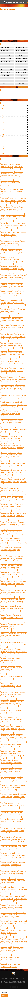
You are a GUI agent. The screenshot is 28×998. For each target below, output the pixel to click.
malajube (19, 613)
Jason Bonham (11, 492)
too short (24, 914)
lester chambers (11, 592)
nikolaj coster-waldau (17, 676)
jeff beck (12, 499)
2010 (14, 143)
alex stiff (3, 180)
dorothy (8, 379)
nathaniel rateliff (11, 667)
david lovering (12, 350)
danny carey (11, 332)
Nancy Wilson (12, 665)
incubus (2, 477)
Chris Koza (16, 291)
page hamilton (21, 699)
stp (24, 828)
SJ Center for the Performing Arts (16, 798)
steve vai (20, 826)
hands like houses (14, 461)
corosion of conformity (6, 318)
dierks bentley (10, 372)
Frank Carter (16, 411)
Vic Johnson (10, 937)
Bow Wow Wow (13, 245)
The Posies (3, 880)
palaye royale (13, 701)
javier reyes (22, 495)
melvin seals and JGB (21, 633)
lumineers (3, 608)
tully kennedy (4, 928)
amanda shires (15, 189)
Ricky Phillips (11, 755)
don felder (16, 377)
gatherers (17, 427)
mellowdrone (13, 633)
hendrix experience (5, 465)
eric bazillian (11, 395)
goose (21, 445)
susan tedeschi (19, 837)
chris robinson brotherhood (6, 295)
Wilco (2, 955)
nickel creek (22, 674)
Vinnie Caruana (16, 939)
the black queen (21, 850)
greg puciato (3, 454)
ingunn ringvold (4, 479)
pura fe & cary (21, 728)
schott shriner (17, 785)
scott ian (3, 787)
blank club (9, 239)
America (21, 189)
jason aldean (3, 492)
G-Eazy (2, 422)
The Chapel (18, 853)
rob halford (3, 760)
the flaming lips (22, 862)
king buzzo (14, 569)
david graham (4, 347)
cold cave (17, 307)
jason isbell (3, 495)
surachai (12, 837)
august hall (16, 207)
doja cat (19, 375)
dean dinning (10, 356)
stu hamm (22, 830)
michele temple (20, 642)
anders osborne (11, 191)
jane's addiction (4, 490)
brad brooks (10, 248)
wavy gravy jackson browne (14, 946)
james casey (19, 486)
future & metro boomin (11, 420)
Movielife (18, 658)
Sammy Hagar (16, 780)
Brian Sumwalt (22, 252)
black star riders (18, 236)
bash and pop (21, 214)
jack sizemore (4, 483)
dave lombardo (4, 338)
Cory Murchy (3, 320)
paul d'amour (11, 710)
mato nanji (23, 622)
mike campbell (23, 644)
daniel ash (19, 329)
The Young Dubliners (12, 889)
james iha (11, 488)
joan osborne (22, 517)
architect (19, 200)
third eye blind (14, 891)
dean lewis (16, 356)
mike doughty (4, 647)
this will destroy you (5, 894)
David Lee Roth (4, 350)
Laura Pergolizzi (23, 581)
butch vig (15, 268)
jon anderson (3, 535)
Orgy (15, 694)
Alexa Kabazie (17, 180)
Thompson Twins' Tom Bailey (7, 896)
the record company (11, 880)
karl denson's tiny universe (6, 554)
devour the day (21, 368)
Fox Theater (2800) (5, 61)
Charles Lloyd (11, 284)
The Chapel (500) (5, 75)
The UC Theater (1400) (6, 83)
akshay (15, 173)
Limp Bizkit (3, 597)
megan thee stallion (17, 631)
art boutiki (3, 205)
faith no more (8, 402)
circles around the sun (19, 302)
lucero (21, 603)
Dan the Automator (5, 329)
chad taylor (16, 282)
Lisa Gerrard (3, 599)
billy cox (14, 227)
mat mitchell (16, 622)
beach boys (8, 216)
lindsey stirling (10, 597)
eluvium (17, 393)
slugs (2, 803)
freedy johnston (13, 415)
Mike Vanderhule (11, 651)
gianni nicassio (14, 436)
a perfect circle (4, 164)
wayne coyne (16, 948)
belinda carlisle (10, 218)
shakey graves (4, 794)
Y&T (11, 959)
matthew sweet (13, 626)
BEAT (20, 216)
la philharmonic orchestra (6, 576)
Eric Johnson (3, 397)
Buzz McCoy (20, 268)
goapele (10, 440)
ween (22, 948)
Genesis (2, 431)
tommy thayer (11, 909)
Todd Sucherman (12, 905)
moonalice (19, 656)
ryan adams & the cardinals (10, 778)
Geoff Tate (16, 431)
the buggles (11, 853)
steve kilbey (18, 821)
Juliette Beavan (4, 547)
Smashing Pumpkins (9, 803)
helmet (23, 463)
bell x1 (16, 218)
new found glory (21, 671)
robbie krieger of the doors (6, 762)
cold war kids (23, 307)
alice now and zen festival (13, 182)
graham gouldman (11, 447)
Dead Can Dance (21, 354)
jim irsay (24, 513)
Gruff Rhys (18, 456)
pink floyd (20, 721)
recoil (25, 737)
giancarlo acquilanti (5, 436)
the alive (24, 846)
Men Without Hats (16, 635)
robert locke (3, 764)
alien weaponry (4, 184)
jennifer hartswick (19, 504)
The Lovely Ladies (5, 871)
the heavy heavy (4, 866)
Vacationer (3, 932)
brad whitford (18, 248)
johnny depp (11, 533)
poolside (7, 726)
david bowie (3, 343)
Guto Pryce (18, 458)
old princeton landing (13, 692)
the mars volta (23, 871)
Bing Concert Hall (11, 232)
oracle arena (22, 692)
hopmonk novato (16, 470)
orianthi (19, 694)
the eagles (3, 862)
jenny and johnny (4, 506)
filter (25, 404)
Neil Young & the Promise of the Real (8, 671)
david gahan (3, 345)
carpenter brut (11, 277)
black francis (23, 232)
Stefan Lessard (16, 814)
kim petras (18, 567)
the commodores (11, 855)
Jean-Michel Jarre (4, 499)
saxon (11, 785)
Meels (2, 631)
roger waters (3, 773)
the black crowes (4, 850)
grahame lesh (20, 447)
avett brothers (13, 209)
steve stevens (13, 826)
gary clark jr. (3, 424)
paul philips (3, 712)
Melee (24, 631)
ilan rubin (10, 474)
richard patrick (4, 751)
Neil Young (13, 669)
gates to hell (10, 427)
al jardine (20, 173)
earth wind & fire (4, 388)
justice (10, 547)
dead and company (12, 354)
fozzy (25, 409)
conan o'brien (22, 309)
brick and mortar (4, 254)
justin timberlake (12, 549)
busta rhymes (12, 266)
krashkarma (3, 574)
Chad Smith (9, 282)
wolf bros (17, 957)
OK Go (20, 690)
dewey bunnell (4, 370)
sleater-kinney (13, 801)
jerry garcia (8, 508)
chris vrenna (8, 298)
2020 (14, 120)
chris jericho (9, 291)
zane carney (10, 964)
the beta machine (20, 848)
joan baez (3, 517)
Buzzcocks (10, 270)
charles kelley (4, 284)
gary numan (22, 424)
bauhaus (2, 216)
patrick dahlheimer (13, 705)
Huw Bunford (14, 472)
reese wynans (21, 739)
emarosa (22, 393)
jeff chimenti (24, 499)
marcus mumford (17, 615)
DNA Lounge (8, 375)
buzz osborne (4, 270)
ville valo (24, 937)
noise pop (19, 685)
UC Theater (18, 930)
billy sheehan (15, 230)
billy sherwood (23, 230)
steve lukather (11, 823)
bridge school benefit (14, 254)
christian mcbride (4, 300)
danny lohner (3, 334)
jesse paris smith (15, 511)
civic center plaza (14, 304)
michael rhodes (12, 642)
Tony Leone (3, 914)
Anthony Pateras (4, 198)
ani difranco (3, 196)
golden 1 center (17, 440)
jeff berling (17, 499)
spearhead (3, 807)
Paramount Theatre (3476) (7, 69)
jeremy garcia (18, 506)
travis (25, 921)
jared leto (20, 490)
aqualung (7, 200)
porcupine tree (19, 726)
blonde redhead (16, 239)
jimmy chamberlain (11, 515)
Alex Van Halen (9, 180)
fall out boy (15, 402)
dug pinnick (9, 384)
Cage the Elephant (12, 273)
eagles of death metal (20, 386)
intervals (16, 479)
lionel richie (22, 597)
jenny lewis (12, 506)
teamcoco (17, 844)
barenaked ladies (4, 214)
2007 (14, 150)
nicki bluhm (3, 676)
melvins (2, 635)
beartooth (15, 216)
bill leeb (3, 227)
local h (13, 601)
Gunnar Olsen (11, 458)
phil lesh (3, 721)
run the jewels (20, 776)
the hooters (12, 866)
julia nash (10, 545)
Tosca (11, 916)
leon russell (17, 590)
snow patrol (10, 805)
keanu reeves (20, 556)
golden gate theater (14, 443)
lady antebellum (16, 576)
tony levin (10, 914)
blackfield (3, 239)
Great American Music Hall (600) (7, 64)
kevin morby (19, 565)
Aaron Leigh (17, 164)
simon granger (16, 796)
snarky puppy (17, 803)
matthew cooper (20, 624)
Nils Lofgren (10, 678)
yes (14, 959)
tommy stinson (18, 907)
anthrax (11, 198)
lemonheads (23, 588)
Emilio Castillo (4, 395)
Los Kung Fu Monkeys (11, 603)
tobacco (14, 903)
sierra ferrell (9, 796)
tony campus (17, 912)
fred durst (18, 413)
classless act (22, 304)
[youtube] (17, 987)
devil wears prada (4, 368)
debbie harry (3, 361)
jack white (11, 483)
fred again (12, 413)
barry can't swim (13, 214)
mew (16, 637)
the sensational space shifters (7, 884)
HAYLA (14, 463)
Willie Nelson (8, 955)
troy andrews (17, 925)
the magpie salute (14, 871)
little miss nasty (11, 599)
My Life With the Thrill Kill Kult (7, 662)
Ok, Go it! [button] (4, 995)
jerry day (3, 508)
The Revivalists (21, 880)
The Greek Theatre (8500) (7, 78)
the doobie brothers (17, 860)
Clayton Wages (4, 307)
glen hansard (3, 438)
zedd (15, 964)
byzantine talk (21, 270)
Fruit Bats (3, 420)
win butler (19, 955)
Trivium (2, 925)
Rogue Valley (11, 773)
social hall (22, 805)
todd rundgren (4, 905)
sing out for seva (4, 798)
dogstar (14, 375)
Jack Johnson (23, 481)
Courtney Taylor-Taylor (14, 322)
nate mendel (3, 667)
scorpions (23, 785)
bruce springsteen (11, 261)
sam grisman (8, 780)
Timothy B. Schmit (18, 900)
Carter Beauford (18, 277)
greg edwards (19, 452)
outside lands (20, 696)
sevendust (13, 789)
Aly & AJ (9, 189)
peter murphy (13, 719)
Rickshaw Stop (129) (5, 72)
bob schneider (16, 241)
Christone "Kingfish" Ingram (15, 300)
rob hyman (10, 760)
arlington (7, 202)
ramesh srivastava (4, 735)
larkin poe (3, 581)
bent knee (3, 223)
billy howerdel (21, 227)
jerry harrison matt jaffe (5, 511)
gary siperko (3, 427)
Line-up (16, 597)
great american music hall (12, 449)
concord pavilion (4, 311)
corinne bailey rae (4, 316)
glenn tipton (17, 438)
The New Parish (19, 875)
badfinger (3, 211)
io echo (2, 481)
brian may (9, 252)
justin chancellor (17, 547)
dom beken (10, 377)
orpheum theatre (4, 696)
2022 (14, 115)
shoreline (3, 796)
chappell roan (23, 282)
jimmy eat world (20, 515)
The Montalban (19, 873)
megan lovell (8, 631)
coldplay (3, 309)
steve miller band (4, 826)
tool (2, 916)
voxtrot (7, 941)
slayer (7, 801)
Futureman (20, 420)
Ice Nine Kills (3, 474)
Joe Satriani (3, 522)
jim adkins (13, 513)
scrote (8, 787)
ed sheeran (3, 390)
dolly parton (3, 377)
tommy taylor (4, 909)
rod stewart (3, 771)
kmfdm (13, 572)
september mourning (5, 789)
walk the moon (4, 943)
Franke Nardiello (4, 413)
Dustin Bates (23, 384)
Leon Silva (24, 590)
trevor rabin (23, 923)
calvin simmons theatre (6, 275)
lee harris (10, 588)
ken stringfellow (4, 560)
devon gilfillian (13, 368)
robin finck (11, 769)
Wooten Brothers (4, 959)
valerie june (9, 932)
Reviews (19, 744)
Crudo (2, 325)
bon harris (3, 243)
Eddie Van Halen (18, 390)
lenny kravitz (11, 590)
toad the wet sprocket (5, 903)
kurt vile (15, 574)
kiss (9, 572)
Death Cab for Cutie (5, 359)
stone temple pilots (18, 828)
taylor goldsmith (20, 841)
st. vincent (17, 810)
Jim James (3, 515)
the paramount (21, 878)
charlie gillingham (4, 286)
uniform (24, 930)
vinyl (22, 939)
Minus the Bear (17, 653)
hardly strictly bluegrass (6, 463)
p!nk (15, 699)
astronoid (19, 205)
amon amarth (3, 191)
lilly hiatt (22, 594)
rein (2, 744)
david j (25, 347)
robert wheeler (4, 769)
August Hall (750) (5, 47)
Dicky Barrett (20, 370)
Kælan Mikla (12, 551)
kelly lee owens (10, 558)
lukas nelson (12, 606)
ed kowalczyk (18, 388)
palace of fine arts (5, 701)
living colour (21, 599)
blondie (23, 239)
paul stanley (10, 712)
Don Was (3, 379)
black (18, 232)
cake (19, 273)
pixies (7, 724)
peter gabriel (10, 717)
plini (23, 724)
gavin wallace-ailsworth (6, 429)
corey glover (18, 313)
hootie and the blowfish (6, 470)
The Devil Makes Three (20, 857)
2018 (14, 124)
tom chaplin (20, 905)
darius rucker (10, 334)
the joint (3, 869)
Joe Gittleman (12, 520)
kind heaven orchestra (5, 569)
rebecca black (4, 737)
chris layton (22, 291)
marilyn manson (11, 617)
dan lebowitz (21, 327)
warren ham (22, 943)
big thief (23, 223)
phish (15, 721)
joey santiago (11, 524)
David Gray (10, 347)
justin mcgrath (4, 549)
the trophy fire (15, 887)
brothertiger (3, 261)
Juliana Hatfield (17, 545)
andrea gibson (19, 191)
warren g (16, 943)
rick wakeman (12, 753)
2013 (14, 136)
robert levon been (17, 762)
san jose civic (23, 780)
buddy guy (10, 264)
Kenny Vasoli (3, 563)
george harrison (23, 431)
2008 (14, 148)
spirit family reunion (11, 807)
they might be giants (5, 891)
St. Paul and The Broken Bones (7, 810)
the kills (8, 869)
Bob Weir (23, 241)
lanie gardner (21, 579)
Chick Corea (9, 288)
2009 (14, 146)
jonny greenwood (17, 538)
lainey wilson (3, 579)
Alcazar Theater (13, 177)
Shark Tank (15, 794)
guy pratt (3, 461)
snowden (16, 805)
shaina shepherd (16, 792)
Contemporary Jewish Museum (7, 313)
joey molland (3, 524)
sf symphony (3, 792)
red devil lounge (4, 739)
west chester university (6, 952)
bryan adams (3, 264)
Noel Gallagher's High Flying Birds (8, 685)
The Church (3, 855)
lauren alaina (3, 583)
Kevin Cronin (22, 563)
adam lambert (4, 171)
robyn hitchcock (18, 769)
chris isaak (3, 291)
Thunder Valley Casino (19, 896)
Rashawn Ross (19, 735)
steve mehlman (19, 823)
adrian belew (20, 171)
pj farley (11, 724)
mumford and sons (5, 660)
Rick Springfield (4, 753)
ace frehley (10, 166)
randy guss (12, 735)
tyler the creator (10, 930)
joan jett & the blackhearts (12, 517)
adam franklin (10, 168)
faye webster (12, 404)
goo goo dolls (15, 445)
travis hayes (3, 923)
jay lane (9, 497)
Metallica (11, 637)
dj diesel (23, 372)
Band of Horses (15, 211)
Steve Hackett (4, 821)
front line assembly (11, 418)
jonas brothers (9, 538)
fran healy (3, 411)
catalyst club (10, 279)
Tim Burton (16, 898)
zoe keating (3, 966)
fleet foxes (18, 406)
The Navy (12, 875)
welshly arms (8, 950)
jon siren (2, 538)
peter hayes (17, 717)
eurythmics (21, 397)
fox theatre (19, 409)
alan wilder (16, 175)
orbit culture (10, 694)
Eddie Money (10, 390)
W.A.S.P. (15, 941)
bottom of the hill (5, 245)
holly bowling (20, 465)
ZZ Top (9, 966)
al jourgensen (4, 175)
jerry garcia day (16, 508)
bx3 (15, 270)
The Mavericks (11, 873)
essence (15, 397)
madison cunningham (15, 610)
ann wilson (19, 196)
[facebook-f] (10, 987)
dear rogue (23, 356)
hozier (2, 472)
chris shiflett (22, 295)
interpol (10, 479)
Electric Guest (4, 393)
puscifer (2, 730)
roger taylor (17, 771)
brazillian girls (4, 250)
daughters (9, 336)
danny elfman (18, 332)
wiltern (14, 955)
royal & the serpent (5, 776)
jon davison (20, 535)
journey (9, 542)
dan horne (14, 327)
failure (2, 402)
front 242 (3, 418)
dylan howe (11, 386)
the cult (18, 855)
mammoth (3, 615)
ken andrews (18, 558)
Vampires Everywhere (5, 934)
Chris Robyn (16, 295)
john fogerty (11, 526)
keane (15, 556)
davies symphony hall (12, 352)
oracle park (3, 694)
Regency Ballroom (13, 742)
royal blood (13, 776)
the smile (8, 887)
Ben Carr (21, 218)
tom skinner (3, 907)
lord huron (3, 603)
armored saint (14, 202)
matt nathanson (12, 624)
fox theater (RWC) (11, 409)
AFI (25, 171)
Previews (3, 728)
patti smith (11, 708)
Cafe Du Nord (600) (5, 55)
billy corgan (8, 227)
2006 (14, 153)
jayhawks (21, 497)
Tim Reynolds (4, 900)
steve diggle (3, 819)
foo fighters (3, 409)
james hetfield (4, 488)
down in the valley (5, 381)
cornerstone (12, 316)
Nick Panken (16, 674)
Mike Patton (3, 649)
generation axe (23, 429)
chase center (20, 286)
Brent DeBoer (19, 250)
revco (14, 744)
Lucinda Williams (4, 606)
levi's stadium (9, 594)
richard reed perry (12, 751)
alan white (10, 175)
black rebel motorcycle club (7, 236)
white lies (14, 952)
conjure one (12, 311)
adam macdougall (12, 171)
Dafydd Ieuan (14, 325)
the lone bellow (15, 869)
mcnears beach (22, 628)
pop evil (12, 726)
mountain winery (11, 658)
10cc (2, 162)
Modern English (4, 656)
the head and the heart (16, 864)
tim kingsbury (23, 898)
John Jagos (3, 529)
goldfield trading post (5, 445)
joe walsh (15, 522)
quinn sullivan (4, 733)
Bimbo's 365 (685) (5, 50)
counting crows (11, 320)
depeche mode (20, 363)
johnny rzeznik (18, 533)
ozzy (11, 699)
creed (21, 322)
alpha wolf (3, 189)
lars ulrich (16, 581)
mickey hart (3, 644)
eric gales (24, 395)
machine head (20, 608)
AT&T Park (3, 207)
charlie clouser (19, 284)
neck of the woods (5, 669)
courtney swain (4, 322)
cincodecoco (10, 302)
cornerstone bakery (21, 316)
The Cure (23, 855)
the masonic (3, 873)
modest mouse (12, 656)
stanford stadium (4, 812)
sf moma (19, 789)
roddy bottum (10, 771)
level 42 (2, 594)
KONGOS (18, 572)
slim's (19, 801)
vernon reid (19, 934)
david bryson (10, 343)
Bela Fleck (3, 218)
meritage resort (4, 637)
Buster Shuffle (19, 266)
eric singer (10, 397)
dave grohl (15, 336)
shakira (10, 794)
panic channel (20, 701)
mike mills (24, 647)
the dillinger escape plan (6, 860)
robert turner (18, 767)
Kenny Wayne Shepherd (13, 563)
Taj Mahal (3, 841)
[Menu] (2, 2)
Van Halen (14, 934)
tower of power (16, 918)
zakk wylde (3, 964)
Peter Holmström (4, 719)
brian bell (3, 252)
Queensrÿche (17, 730)
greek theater (22, 449)
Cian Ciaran (3, 302)
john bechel (22, 524)
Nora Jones (3, 687)
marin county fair (19, 617)
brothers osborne (16, 259)
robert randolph (18, 764)
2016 (14, 129)
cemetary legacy (17, 279)
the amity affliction (5, 848)
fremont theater (21, 415)
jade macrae (3, 486)
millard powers (4, 653)
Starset (2, 814)
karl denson (19, 551)
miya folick (24, 653)
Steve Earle (19, 819)
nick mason (9, 674)
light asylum (16, 594)
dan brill (8, 327)
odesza (15, 690)
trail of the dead (4, 921)
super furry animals (5, 837)
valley (15, 932)
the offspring (13, 878)
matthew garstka (4, 626)
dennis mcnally (12, 363)
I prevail (20, 472)
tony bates (3, 912)
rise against (3, 758)
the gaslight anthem (5, 864)
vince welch (9, 939)
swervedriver (14, 839)
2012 (14, 139)
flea (13, 406)
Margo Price (3, 617)
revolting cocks (4, 746)
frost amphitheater (20, 418)
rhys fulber (18, 746)
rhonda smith (12, 746)
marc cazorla (9, 615)
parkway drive (4, 703)
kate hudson (21, 554)
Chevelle (3, 288)
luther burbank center (11, 608)
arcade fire (13, 200)
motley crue (3, 658)
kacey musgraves (4, 551)
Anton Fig (16, 198)
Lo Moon (9, 601)
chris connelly (22, 288)
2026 (14, 105)
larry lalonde (9, 581)
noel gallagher (10, 683)
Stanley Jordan (13, 812)
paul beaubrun (4, 710)
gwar (8, 461)
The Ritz (3, 882)
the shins (3, 887)
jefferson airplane (4, 504)
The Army (13, 848)
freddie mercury (4, 415)
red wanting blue (13, 739)
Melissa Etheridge (4, 633)
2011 (14, 141)
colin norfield (14, 309)
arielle (24, 200)
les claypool (3, 592)
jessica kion (23, 511)
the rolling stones (10, 882)
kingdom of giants (22, 569)
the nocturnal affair (5, 878)
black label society (5, 234)
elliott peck (11, 393)
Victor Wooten (17, 937)
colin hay (8, 309)
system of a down (23, 839)
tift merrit (3, 898)
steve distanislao (11, 819)
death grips (13, 359)
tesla (20, 846)
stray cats (3, 830)
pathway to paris (4, 705)
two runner (3, 930)
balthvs (8, 211)
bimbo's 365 (3, 232)
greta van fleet (4, 456)
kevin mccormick (11, 565)
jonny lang (3, 540)
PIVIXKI (2, 724)
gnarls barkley (4, 440)
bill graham (3, 225)
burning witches (4, 266)
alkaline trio (18, 184)
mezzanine (21, 637)
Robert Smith (4, 767)
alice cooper (3, 182)
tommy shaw (10, 907)
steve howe (11, 821)
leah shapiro (19, 585)
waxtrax (10, 948)
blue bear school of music (6, 241)
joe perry (19, 520)
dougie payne (14, 379)
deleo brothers (4, 363)
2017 (14, 127)
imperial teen (20, 474)
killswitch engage (10, 567)
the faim (9, 862)
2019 (14, 122)
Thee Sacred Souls (22, 889)
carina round (23, 275)
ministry (10, 653)
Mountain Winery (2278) (6, 66)
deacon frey (3, 354)
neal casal (19, 667)
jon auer (9, 535)
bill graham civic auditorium (13, 225)
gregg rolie (19, 454)
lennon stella (4, 590)
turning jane (11, 928)
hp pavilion (8, 472)
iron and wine (8, 481)
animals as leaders (11, 196)
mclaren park (14, 628)
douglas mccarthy (22, 379)
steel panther (9, 814)
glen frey (20, 436)
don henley (23, 377)
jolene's (24, 533)
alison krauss (11, 184)
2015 (14, 131)
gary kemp (10, 424)
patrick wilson (4, 708)
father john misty (4, 404)
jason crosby (18, 492)
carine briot (3, 277)
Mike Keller (17, 647)
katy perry (3, 556)
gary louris (16, 424)
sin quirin (23, 796)
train (11, 921)
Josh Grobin (17, 540)
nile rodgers (3, 678)
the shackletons (18, 884)
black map (13, 234)
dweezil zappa (4, 386)
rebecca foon (11, 737)
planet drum (17, 724)
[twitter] (15, 987)
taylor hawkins (4, 844)
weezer (2, 950)
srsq (18, 807)
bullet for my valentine (19, 264)
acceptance (3, 166)
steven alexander (4, 828)
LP (18, 603)
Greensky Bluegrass (11, 452)
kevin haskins (3, 565)
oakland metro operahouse (6, 690)
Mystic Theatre (4, 665)
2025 (14, 108)
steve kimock (4, 823)
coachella (11, 307)
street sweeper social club (12, 830)
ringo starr (18, 755)
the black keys (13, 850)
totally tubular (4, 918)
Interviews (22, 479)
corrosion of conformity (17, 318)
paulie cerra (16, 712)
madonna (23, 610)
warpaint (11, 943)
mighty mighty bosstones (13, 644)
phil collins (19, 719)
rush (2, 778)
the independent (19, 866)
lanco (16, 579)
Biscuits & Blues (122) (5, 52)
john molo (22, 529)
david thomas (4, 352)
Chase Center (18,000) (6, 58)
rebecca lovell (19, 737)
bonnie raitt (9, 243)
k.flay (18, 549)
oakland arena (19, 687)
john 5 (17, 524)
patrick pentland (22, 705)
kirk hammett (4, 572)
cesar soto (3, 282)
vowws (2, 941)
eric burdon (18, 395)
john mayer (16, 529)
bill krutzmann (23, 225)
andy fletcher (12, 193)
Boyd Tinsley (3, 248)
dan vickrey (13, 329)
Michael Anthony (4, 640)
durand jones (16, 384)
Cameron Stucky (15, 275)
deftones (17, 361)
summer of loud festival (6, 835)
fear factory (19, 404)
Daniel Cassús (4, 332)
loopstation (19, 601)
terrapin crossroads (13, 846)
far (20, 402)
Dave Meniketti (4, 341)
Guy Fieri (23, 458)
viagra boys (3, 937)
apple (2, 200)
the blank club (4, 853)
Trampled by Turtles (17, 921)
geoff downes (9, 431)
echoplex (11, 388)
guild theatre (4, 458)
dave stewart (19, 341)
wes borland (15, 950)
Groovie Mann (12, 456)
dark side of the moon (19, 334)
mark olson (21, 619)
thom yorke (13, 894)
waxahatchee (4, 948)
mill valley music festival (21, 651)
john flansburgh (4, 526)
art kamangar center (11, 205)
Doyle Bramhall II (13, 381)
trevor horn (17, 923)
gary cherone (18, 422)
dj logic (2, 375)
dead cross (3, 356)
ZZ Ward (14, 966)
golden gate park (4, 443)
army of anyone (22, 202)
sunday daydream (16, 835)
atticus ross (9, 207)
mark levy (15, 619)
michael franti (4, 642)
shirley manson (23, 794)
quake (7, 730)
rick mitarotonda (21, 751)
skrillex (2, 801)
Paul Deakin (18, 710)
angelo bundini (20, 193)
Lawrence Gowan (19, 583)
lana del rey (10, 579)
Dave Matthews (12, 338)
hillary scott (13, 465)
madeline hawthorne (5, 610)
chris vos (3, 298)
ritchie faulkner (11, 758)
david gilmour (10, 345)
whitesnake (20, 952)
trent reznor (10, 923)
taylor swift (11, 844)
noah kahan (3, 683)
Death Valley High (21, 359)
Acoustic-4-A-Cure (18, 166)
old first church (4, 692)
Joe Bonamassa (4, 520)
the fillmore (15, 862)
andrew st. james (4, 193)
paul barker (17, 708)
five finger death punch (5, 406)
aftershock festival (5, 173)
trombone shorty (9, 925)
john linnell (9, 529)
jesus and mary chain (5, 513)
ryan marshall (20, 778)
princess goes (14, 728)
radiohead (17, 733)
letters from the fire (20, 592)
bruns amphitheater (21, 261)
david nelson (19, 350)
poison (2, 726)
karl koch (15, 554)
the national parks (4, 875)
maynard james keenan (5, 628)
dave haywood (22, 336)
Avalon (2, 209)
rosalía (16, 773)
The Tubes (22, 887)
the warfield (3, 889)
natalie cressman (20, 665)
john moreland (4, 531)
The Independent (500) (6, 80)
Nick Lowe (3, 674)
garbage (12, 422)
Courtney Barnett (19, 320)
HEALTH (19, 463)
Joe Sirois (10, 522)
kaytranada (9, 556)
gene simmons (16, 429)
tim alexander (10, 898)
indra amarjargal (9, 477)
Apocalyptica (23, 198)
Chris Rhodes (10, 293)
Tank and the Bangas (11, 841)
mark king (10, 619)
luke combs (19, 606)
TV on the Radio (18, 928)
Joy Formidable (16, 542)
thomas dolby (20, 894)
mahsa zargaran (12, 613)
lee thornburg (16, 588)
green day (3, 452)
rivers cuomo (18, 758)
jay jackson (3, 497)
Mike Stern (18, 649)
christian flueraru (16, 298)
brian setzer (15, 252)
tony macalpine (17, 914)
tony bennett (10, 912)
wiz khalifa (11, 957)
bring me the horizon (5, 257)
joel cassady (21, 522)
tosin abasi (17, 916)
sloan (23, 801)
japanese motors (12, 490)
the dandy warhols (5, 857)
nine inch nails (17, 678)
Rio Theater (24, 755)
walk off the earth (22, 941)
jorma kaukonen (10, 540)
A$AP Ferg (11, 164)
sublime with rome (8, 832)
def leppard (10, 361)
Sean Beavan (17, 787)
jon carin (15, 535)
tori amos (7, 916)
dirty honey (17, 372)
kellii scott (3, 558)
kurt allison (10, 574)
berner (18, 223)
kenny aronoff (20, 560)
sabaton (2, 780)
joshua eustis (3, 542)
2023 (14, 112)
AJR (11, 173)
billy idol (3, 230)
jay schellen (14, 497)
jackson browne (18, 483)
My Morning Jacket (19, 662)
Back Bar (19, 209)
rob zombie (16, 760)
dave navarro (11, 341)
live (17, 599)
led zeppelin (3, 588)
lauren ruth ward (11, 583)
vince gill (3, 939)
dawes (20, 352)
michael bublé (12, 640)
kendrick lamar (13, 560)
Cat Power (3, 279)
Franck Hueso (10, 411)
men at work (8, 635)
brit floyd (13, 257)
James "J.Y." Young (11, 486)
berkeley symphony (11, 223)
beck (24, 216)
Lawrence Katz (4, 585)
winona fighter (4, 957)
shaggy (9, 792)
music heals (12, 660)
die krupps (3, 372)
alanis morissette (4, 177)
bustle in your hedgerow (6, 268)
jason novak (16, 495)
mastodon (10, 622)
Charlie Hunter (13, 286)
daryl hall (3, 336)
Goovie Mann (3, 447)
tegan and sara (4, 846)
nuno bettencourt (11, 687)
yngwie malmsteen (21, 959)
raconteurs (10, 733)
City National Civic (5, 304)
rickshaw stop (4, 755)
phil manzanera (9, 721)
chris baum (15, 288)
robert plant (10, 764)
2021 (14, 117)
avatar (7, 209)
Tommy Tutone (19, 909)
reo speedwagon (7, 744)
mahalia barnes (4, 613)
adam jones (17, 168)
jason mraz (10, 495)
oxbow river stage (4, 699)
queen (12, 730)
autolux (21, 207)
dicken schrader (12, 370)
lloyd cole (3, 601)
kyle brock (21, 574)
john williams (18, 531)
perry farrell (3, 717)
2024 (14, 110)
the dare (12, 857)
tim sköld (10, 900)
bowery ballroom (21, 245)
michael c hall (20, 640)
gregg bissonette (11, 454)
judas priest (23, 542)
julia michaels (4, 545)
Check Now (3, 992)
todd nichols (20, 903)
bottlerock (15, 243)
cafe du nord (3, 273)
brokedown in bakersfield (6, 259)
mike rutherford (11, 649)
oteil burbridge (13, 696)
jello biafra (12, 504)
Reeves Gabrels (4, 742)
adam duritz (3, 168)
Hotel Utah (23, 470)
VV (11, 941)
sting (11, 828)
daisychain (3, 327)
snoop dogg (3, 805)
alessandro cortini (22, 177)
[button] (25, 2)
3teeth (16, 162)
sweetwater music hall (5, 839)
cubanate (7, 325)
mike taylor (3, 651)
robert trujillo (11, 767)
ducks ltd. (3, 384)
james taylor (16, 488)
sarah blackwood (4, 785)
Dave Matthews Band (21, 338)
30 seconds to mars (9, 162)
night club (10, 676)
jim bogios (19, 513)
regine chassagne (22, 742)
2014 (14, 134)
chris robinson (18, 293)
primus (8, 728)
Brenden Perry (11, 250)
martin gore (3, 622)
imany (15, 474)
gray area (3, 449)
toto (10, 918)
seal (12, 787)
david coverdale (18, 343)
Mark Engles (3, 619)
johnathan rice (4, 533)
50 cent (20, 162)
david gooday (18, 345)
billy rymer (9, 230)
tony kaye (24, 912)
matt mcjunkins (4, 624)
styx (2, 832)
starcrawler (20, 812)
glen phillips (10, 438)
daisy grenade (21, 325)
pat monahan (11, 703)
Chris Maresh (3, 293)
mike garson (11, 647)
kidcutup (3, 567)
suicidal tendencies (18, 832)
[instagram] (13, 987)
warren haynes (4, 946)
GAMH (7, 422)
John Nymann (11, 531)
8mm (25, 162)
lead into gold (12, 585)
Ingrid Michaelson (17, 477)
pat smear (18, 703)
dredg (20, 381)
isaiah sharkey (16, 481)
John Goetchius (19, 526)
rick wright (19, 753)
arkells (2, 202)
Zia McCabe (20, 964)
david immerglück (18, 347)
